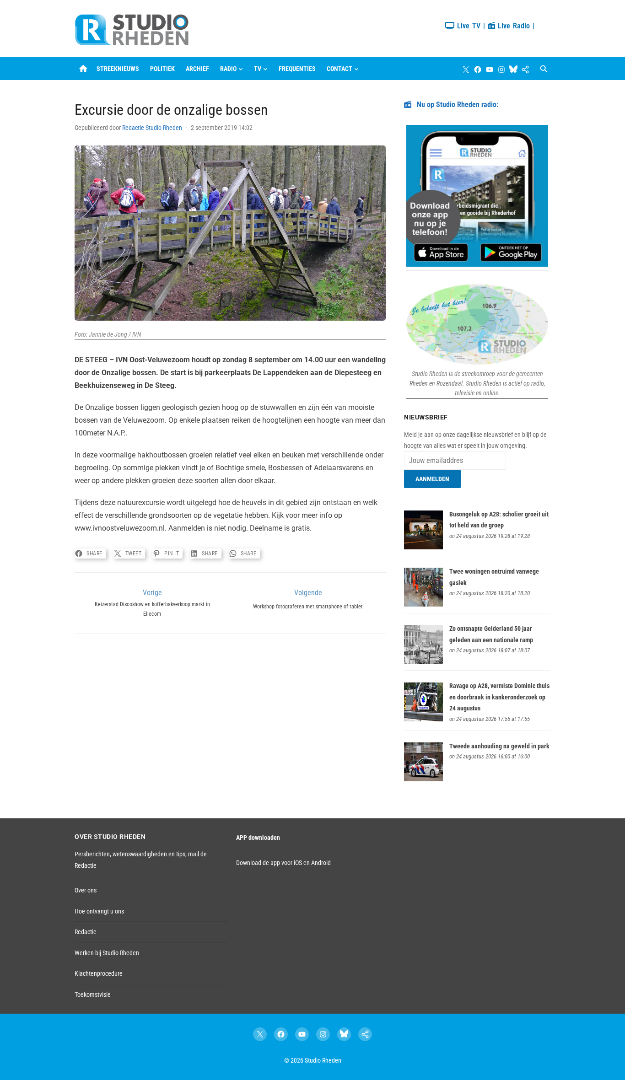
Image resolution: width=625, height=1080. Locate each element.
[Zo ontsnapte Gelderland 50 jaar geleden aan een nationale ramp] (423, 661)
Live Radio (512, 25)
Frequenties (297, 68)
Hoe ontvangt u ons (99, 911)
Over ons (86, 890)
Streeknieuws (118, 68)
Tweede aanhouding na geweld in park (499, 746)
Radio (228, 68)
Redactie (86, 931)
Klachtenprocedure (99, 973)
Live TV (467, 25)
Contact (339, 68)
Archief (197, 68)
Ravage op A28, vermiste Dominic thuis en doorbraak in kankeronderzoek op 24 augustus (499, 697)
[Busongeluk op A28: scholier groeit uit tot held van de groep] (423, 547)
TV (257, 68)
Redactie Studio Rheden (152, 127)
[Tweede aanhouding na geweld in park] (423, 779)
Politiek (162, 68)
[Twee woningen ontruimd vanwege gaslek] (423, 604)
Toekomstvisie (93, 994)
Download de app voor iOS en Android (283, 862)
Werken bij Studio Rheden (107, 952)
